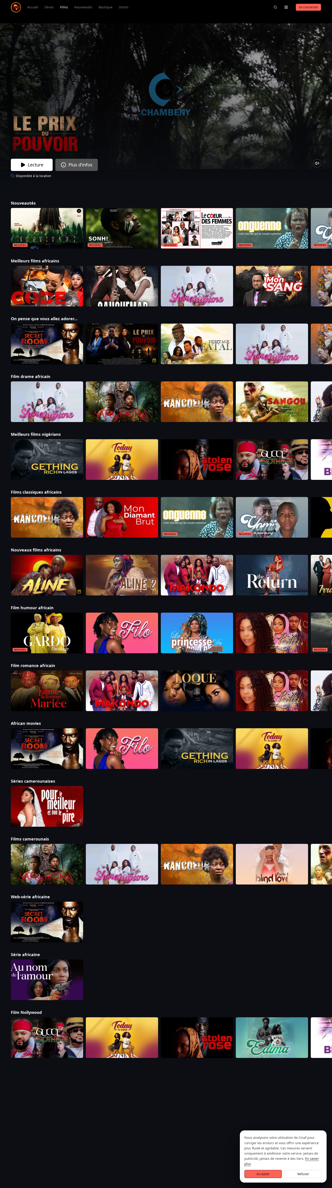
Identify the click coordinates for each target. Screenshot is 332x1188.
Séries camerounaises (40, 781)
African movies (33, 723)
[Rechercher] (275, 7)
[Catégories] (286, 7)
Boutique (105, 7)
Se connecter (308, 7)
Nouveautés (83, 7)
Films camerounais (37, 839)
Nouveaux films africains (43, 550)
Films (64, 7)
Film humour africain (39, 607)
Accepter (263, 1174)
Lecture (35, 165)
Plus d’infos (80, 165)
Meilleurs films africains (42, 261)
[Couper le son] (317, 163)
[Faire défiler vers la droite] (328, 229)
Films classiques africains (43, 492)
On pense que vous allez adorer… (51, 318)
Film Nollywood (33, 1012)
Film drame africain (38, 376)
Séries (49, 7)
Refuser (303, 1174)
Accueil (32, 7)
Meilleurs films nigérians (43, 434)
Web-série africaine (37, 896)
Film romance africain (40, 665)
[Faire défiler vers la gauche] (4, 229)
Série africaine (32, 954)
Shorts (124, 7)
